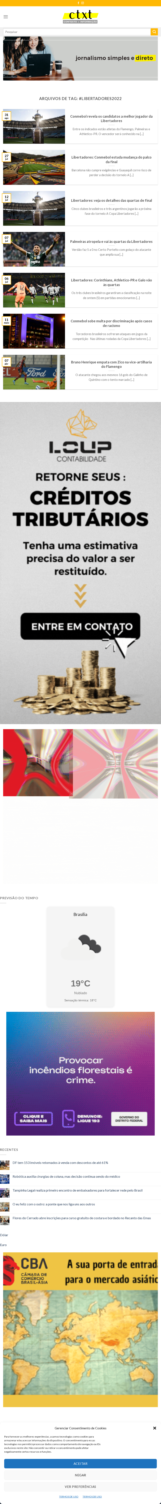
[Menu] (5, 17)
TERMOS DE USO (68, 1496)
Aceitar (80, 1463)
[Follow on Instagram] (82, 3)
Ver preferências (80, 1486)
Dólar (4, 1235)
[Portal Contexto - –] (80, 16)
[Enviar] (154, 31)
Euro (3, 1245)
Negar (80, 1475)
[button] (155, 1428)
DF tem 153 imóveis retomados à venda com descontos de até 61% (60, 1162)
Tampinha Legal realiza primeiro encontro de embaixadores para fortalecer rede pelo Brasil (78, 1190)
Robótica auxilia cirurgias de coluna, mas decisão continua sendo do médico (66, 1176)
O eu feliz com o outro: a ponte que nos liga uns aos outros (54, 1204)
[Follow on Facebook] (78, 3)
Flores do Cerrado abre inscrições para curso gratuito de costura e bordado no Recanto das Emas (82, 1218)
